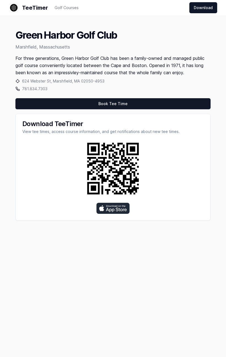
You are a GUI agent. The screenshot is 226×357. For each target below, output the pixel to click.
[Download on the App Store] (113, 208)
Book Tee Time (113, 103)
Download (203, 7)
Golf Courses (67, 7)
